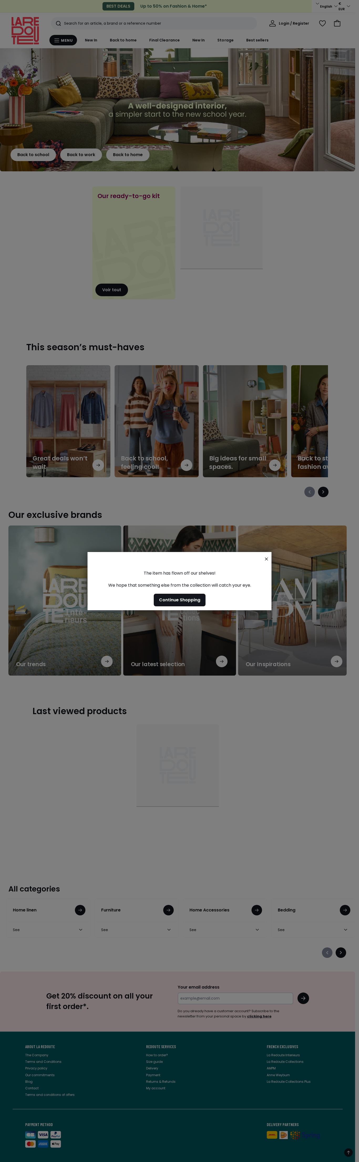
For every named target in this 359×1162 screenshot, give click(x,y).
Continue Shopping (179, 600)
